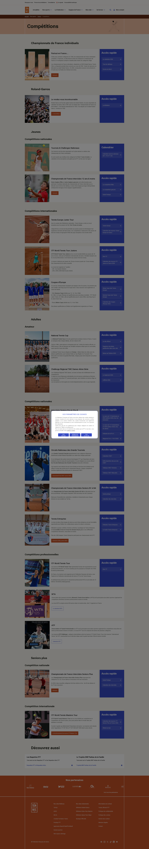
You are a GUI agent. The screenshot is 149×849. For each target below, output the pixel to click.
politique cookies (71, 430)
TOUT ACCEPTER (86, 435)
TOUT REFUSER (63, 435)
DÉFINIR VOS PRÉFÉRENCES (75, 435)
